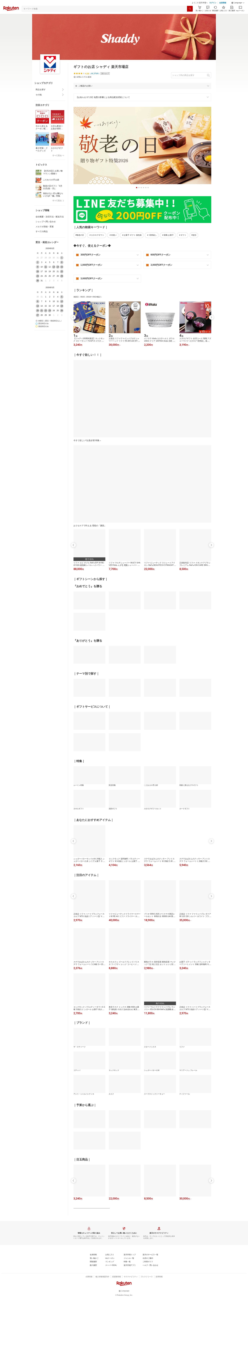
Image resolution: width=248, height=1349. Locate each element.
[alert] (142, 93)
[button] (238, 10)
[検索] (190, 16)
